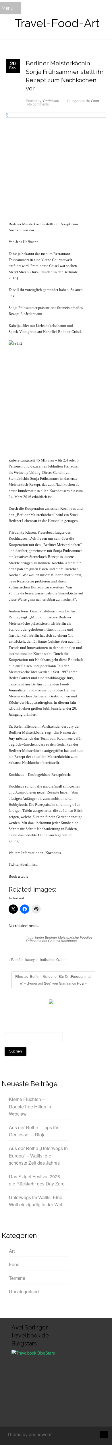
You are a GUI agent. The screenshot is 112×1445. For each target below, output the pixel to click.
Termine (17, 1278)
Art (88, 100)
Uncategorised (24, 1291)
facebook (13, 1003)
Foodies (86, 937)
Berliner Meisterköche (62, 937)
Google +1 (30, 1003)
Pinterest (38, 1003)
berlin (39, 937)
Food (95, 100)
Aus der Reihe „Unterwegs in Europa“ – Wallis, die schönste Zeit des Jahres (38, 1155)
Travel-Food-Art (57, 23)
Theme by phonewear (29, 1434)
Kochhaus (53, 853)
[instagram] (84, 1435)
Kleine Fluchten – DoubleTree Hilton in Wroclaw (30, 1106)
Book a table (18, 876)
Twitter (21, 1003)
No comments (38, 104)
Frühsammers (36, 940)
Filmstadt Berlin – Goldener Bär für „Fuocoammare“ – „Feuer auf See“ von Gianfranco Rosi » (53, 979)
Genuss (54, 940)
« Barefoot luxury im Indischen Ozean (37, 959)
